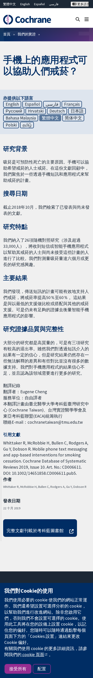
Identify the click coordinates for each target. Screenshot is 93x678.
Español (39, 4)
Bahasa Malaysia (21, 118)
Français (72, 104)
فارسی (53, 4)
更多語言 (83, 4)
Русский (14, 111)
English (25, 4)
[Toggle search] (78, 19)
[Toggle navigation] (86, 19)
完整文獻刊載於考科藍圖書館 (35, 530)
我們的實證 (27, 34)
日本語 (77, 111)
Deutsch (57, 111)
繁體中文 (9, 4)
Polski (11, 125)
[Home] (27, 20)
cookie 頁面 (32, 654)
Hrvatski (36, 111)
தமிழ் (27, 125)
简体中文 (73, 118)
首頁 (6, 34)
